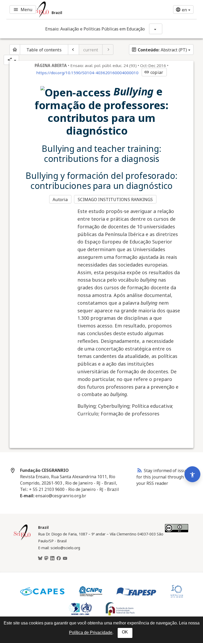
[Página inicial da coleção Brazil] (22, 539)
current (90, 50)
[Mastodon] (46, 558)
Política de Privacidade (90, 632)
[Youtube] (65, 558)
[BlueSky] (40, 558)
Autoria (60, 199)
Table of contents (44, 50)
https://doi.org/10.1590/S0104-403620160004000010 (87, 72)
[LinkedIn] (52, 558)
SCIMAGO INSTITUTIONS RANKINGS (115, 199)
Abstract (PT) (159, 50)
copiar (153, 72)
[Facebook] (59, 558)
